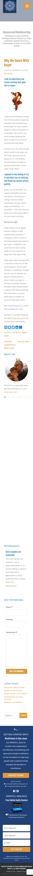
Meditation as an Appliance (13, 702)
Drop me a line (18, 318)
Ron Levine (8, 73)
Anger (6, 335)
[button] (10, 582)
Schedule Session (15, 775)
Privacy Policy (22, 871)
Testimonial (10, 632)
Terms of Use (10, 871)
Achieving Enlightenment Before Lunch (10, 344)
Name (8, 607)
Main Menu (27, 6)
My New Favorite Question (13, 690)
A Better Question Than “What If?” (15, 694)
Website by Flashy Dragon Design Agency (16, 874)
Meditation (16, 332)
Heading (9, 619)
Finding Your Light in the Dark (14, 687)
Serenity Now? (23, 341)
